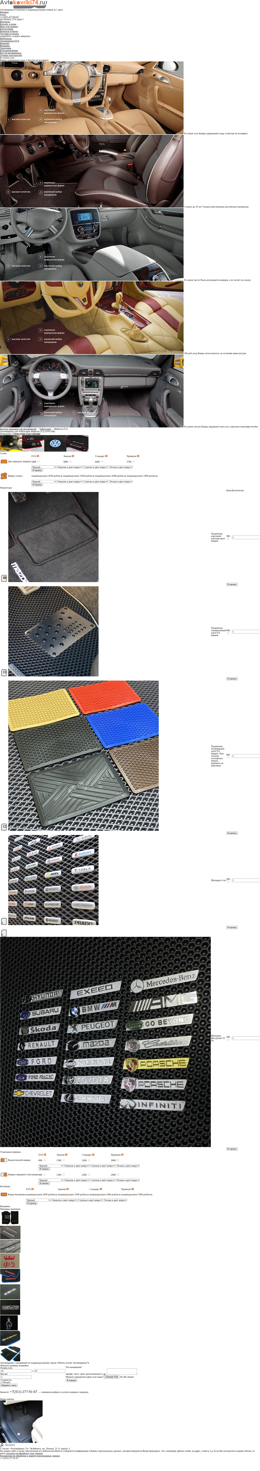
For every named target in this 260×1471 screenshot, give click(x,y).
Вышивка (5, 45)
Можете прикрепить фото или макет (84, 1377)
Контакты (5, 21)
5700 (129, 461)
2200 (84, 1160)
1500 (59, 1160)
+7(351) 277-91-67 (23, 1392)
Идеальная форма (9, 50)
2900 (113, 1160)
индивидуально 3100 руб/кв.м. (79, 476)
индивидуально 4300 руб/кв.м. (110, 476)
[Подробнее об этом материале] (38, 456)
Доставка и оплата (9, 33)
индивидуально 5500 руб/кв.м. (142, 476)
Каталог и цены (8, 24)
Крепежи (4, 43)
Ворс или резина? (9, 26)
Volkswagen (45, 429)
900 (41, 1160)
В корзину (37, 470)
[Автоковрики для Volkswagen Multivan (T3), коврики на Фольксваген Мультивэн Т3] (11, 450)
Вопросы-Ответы (9, 31)
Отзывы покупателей (11, 55)
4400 (97, 461)
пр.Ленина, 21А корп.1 (12, 19)
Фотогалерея (6, 29)
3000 (66, 461)
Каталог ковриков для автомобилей (18, 429)
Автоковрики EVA (9, 41)
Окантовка (5, 48)
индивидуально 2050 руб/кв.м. (47, 476)
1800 (34, 461)
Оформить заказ (8, 1385)
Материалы (6, 38)
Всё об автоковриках (10, 53)
